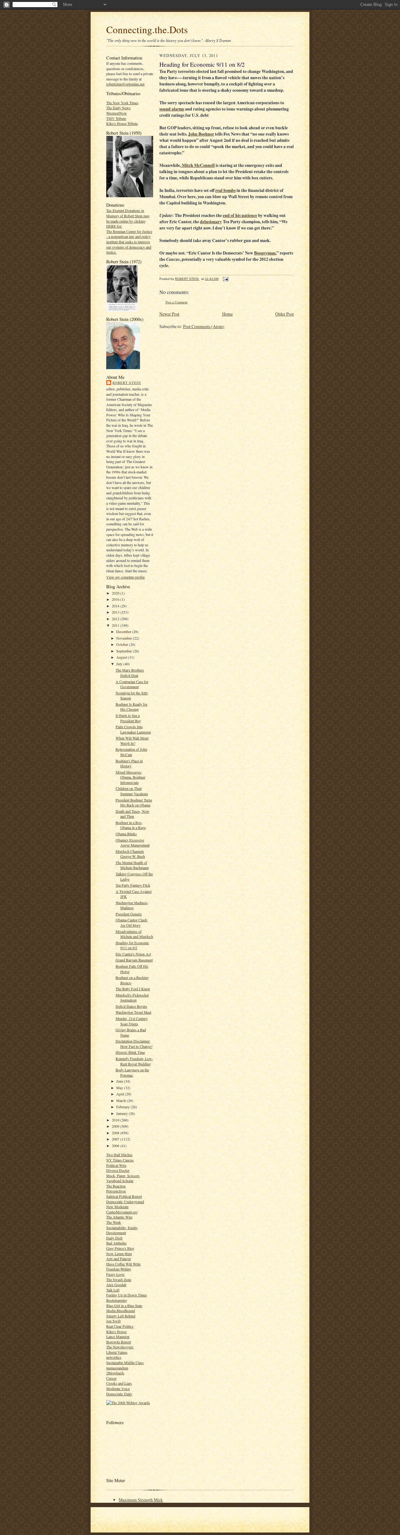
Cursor (111, 1378)
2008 (116, 1132)
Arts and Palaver (118, 1258)
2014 (116, 605)
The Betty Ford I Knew (133, 988)
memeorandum (117, 1367)
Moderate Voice (118, 1388)
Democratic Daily (119, 1393)
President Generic (129, 913)
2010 (116, 1119)
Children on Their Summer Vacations (132, 791)
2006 (116, 1145)
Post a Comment (177, 302)
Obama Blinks (126, 833)
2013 (116, 612)
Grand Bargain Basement (134, 959)
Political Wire (116, 1165)
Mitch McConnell (198, 165)
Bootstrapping (116, 1300)
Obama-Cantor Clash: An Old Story (132, 922)
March (121, 1100)
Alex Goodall (116, 1284)
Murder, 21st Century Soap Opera (132, 1021)
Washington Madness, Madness (132, 905)
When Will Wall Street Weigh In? (132, 740)
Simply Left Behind (120, 1315)
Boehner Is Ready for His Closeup (132, 707)
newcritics (113, 1357)
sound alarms (171, 109)
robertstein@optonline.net (125, 83)
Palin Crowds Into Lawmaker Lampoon (133, 729)
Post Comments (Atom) (203, 326)
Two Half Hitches (119, 1154)
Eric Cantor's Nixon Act (133, 953)
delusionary (211, 222)
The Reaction (116, 1185)
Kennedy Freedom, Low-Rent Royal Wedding (134, 1061)
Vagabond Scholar (119, 1180)
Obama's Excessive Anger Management (133, 842)
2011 (116, 625)
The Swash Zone (118, 1279)
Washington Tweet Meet (133, 1012)
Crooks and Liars (119, 1383)
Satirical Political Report (124, 1196)
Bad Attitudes (116, 1242)
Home (227, 314)
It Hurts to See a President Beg (128, 718)
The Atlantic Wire (119, 1216)
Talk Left (112, 1289)
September (124, 650)
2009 (116, 1126)
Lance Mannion (117, 1336)
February (123, 1106)
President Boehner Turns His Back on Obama (134, 802)
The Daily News (118, 107)
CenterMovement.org (122, 1211)
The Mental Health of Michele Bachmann (132, 865)
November (124, 638)
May (120, 1087)
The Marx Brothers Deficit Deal (130, 672)
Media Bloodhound (120, 1310)
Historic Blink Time (130, 1052)
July (119, 663)
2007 (116, 1138)
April (120, 1093)
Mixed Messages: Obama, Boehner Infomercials (130, 777)
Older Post (284, 314)
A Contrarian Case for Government (132, 684)
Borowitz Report (118, 1341)
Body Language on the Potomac (132, 1072)
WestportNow (116, 113)
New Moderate (117, 1206)
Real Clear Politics (119, 1326)
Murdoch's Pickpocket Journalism (132, 997)
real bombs (225, 190)
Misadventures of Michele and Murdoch (134, 934)
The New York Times (122, 102)
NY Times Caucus (120, 1159)
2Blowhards (115, 1372)
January (122, 1113)
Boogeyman (265, 253)
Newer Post (169, 314)
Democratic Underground (125, 1201)
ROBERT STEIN (126, 382)
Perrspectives (116, 1190)
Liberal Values (117, 1352)
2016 (116, 599)
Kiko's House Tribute (122, 123)
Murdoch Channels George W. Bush (130, 854)
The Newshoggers (119, 1346)
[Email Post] (225, 279)
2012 (116, 618)
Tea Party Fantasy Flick (133, 885)
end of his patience (240, 215)
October (122, 644)
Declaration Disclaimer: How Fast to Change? (134, 1043)
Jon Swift (113, 1320)
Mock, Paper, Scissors (123, 1175)
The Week (113, 1222)
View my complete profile (125, 576)
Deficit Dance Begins (131, 1006)
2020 (116, 592)
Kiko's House (116, 1331)
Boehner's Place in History (129, 763)
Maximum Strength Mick (141, 1500)
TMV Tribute (116, 118)
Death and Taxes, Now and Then (132, 814)
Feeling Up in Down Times (126, 1294)
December (124, 631)
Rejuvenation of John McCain (131, 752)
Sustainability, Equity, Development (122, 1230)
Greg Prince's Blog (120, 1248)
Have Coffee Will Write (123, 1263)
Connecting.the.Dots (147, 29)
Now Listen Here (119, 1253)
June (120, 1081)
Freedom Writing (118, 1268)
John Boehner (201, 134)
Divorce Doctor (117, 1170)
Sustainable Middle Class (125, 1362)
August (122, 657)
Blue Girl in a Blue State (124, 1305)
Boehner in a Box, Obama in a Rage (131, 825)
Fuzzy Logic (115, 1274)
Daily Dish (114, 1237)
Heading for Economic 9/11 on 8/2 (132, 945)
